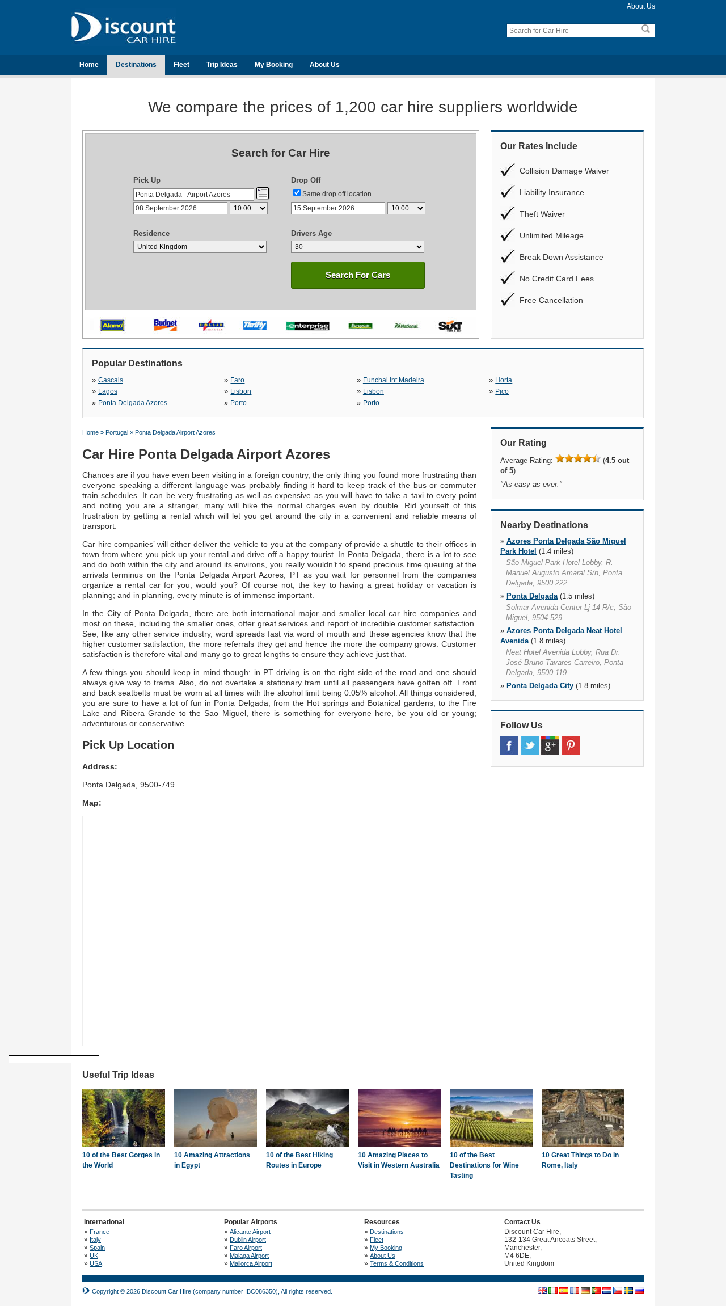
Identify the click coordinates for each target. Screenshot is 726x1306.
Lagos (107, 391)
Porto (238, 403)
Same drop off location (337, 194)
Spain (97, 1247)
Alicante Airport (250, 1231)
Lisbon (240, 391)
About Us (641, 6)
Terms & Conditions (397, 1263)
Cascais (110, 380)
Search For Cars (358, 275)
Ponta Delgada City (539, 685)
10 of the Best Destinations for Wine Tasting (484, 1165)
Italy (95, 1239)
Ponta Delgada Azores (132, 403)
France (99, 1231)
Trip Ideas (222, 65)
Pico (502, 391)
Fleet (181, 65)
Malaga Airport (249, 1255)
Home (89, 65)
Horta (503, 380)
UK (94, 1255)
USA (96, 1263)
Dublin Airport (248, 1239)
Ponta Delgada (532, 596)
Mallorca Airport (251, 1263)
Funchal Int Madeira (393, 380)
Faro (237, 380)
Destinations (136, 65)
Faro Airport (246, 1247)
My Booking (274, 65)
